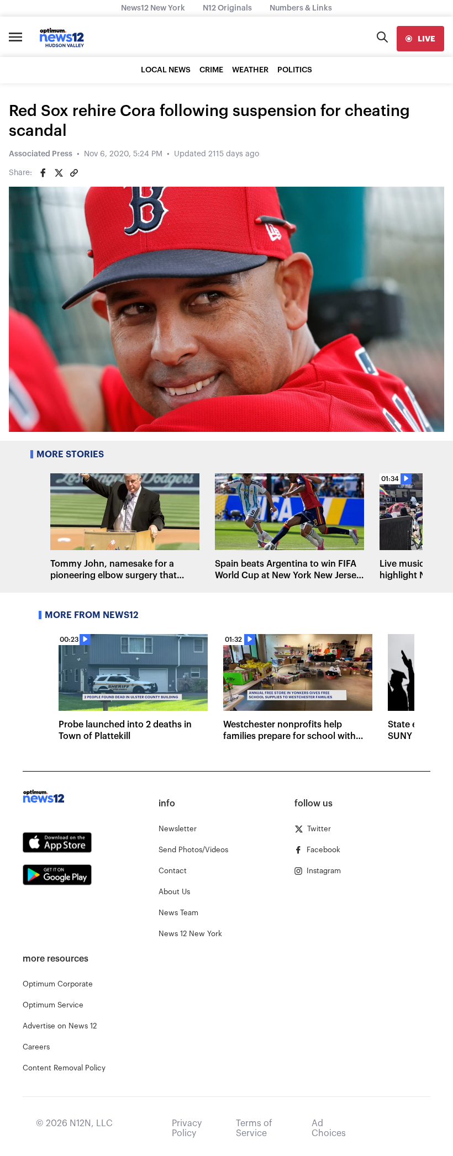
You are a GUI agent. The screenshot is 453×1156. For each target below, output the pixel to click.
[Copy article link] (74, 172)
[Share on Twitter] (58, 172)
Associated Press (40, 154)
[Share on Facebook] (43, 172)
